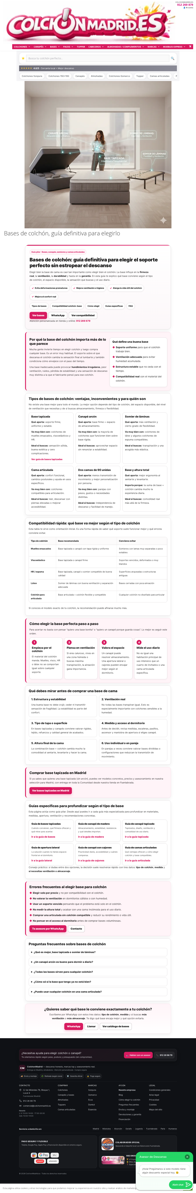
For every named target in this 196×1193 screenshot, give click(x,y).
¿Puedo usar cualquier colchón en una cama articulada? (68, 991)
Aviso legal (154, 1095)
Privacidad (154, 1099)
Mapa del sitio (155, 1109)
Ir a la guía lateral (41, 860)
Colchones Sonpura (32, 76)
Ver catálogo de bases (115, 1026)
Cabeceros (94, 46)
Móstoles (106, 1129)
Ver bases (38, 315)
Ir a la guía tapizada (137, 836)
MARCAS (152, 46)
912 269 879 (185, 4)
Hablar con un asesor (138, 1055)
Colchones (20, 46)
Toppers (62, 1104)
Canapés (38, 46)
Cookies (153, 1104)
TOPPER (81, 46)
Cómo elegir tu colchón (129, 1099)
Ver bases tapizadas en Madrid (50, 790)
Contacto (76, 928)
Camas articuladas (159, 76)
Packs (66, 46)
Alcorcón (118, 1129)
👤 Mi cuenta (188, 7)
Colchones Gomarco (119, 76)
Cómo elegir (94, 306)
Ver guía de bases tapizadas (46, 459)
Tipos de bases (39, 306)
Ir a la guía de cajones (91, 860)
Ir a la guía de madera (91, 836)
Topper (140, 76)
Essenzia (92, 1109)
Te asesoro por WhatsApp (48, 928)
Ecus (90, 1099)
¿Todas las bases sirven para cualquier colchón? (63, 971)
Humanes (172, 1129)
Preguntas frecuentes (129, 1104)
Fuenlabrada (151, 1129)
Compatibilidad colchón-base (67, 306)
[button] (187, 1156)
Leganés (139, 1129)
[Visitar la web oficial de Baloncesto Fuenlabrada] (107, 1144)
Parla (163, 1129)
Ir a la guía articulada (137, 860)
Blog (121, 1095)
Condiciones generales (159, 1090)
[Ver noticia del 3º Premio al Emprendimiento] (113, 1160)
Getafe (129, 1129)
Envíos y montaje (126, 1109)
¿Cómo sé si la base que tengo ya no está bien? (62, 981)
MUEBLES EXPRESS (172, 46)
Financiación (124, 1119)
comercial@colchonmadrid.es (37, 1106)
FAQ (131, 306)
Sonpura (92, 1090)
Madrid (96, 1129)
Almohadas (97, 76)
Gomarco (92, 1095)
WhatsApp (58, 315)
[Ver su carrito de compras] (190, 46)
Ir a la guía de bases (43, 836)
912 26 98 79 (164, 1055)
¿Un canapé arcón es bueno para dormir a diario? (63, 962)
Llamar (91, 1026)
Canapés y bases (66, 1095)
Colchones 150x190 (58, 76)
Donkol (91, 1104)
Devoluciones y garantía (130, 1114)
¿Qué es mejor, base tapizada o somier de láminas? (65, 952)
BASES (53, 46)
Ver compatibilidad (83, 315)
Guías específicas (114, 306)
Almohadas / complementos (124, 46)
